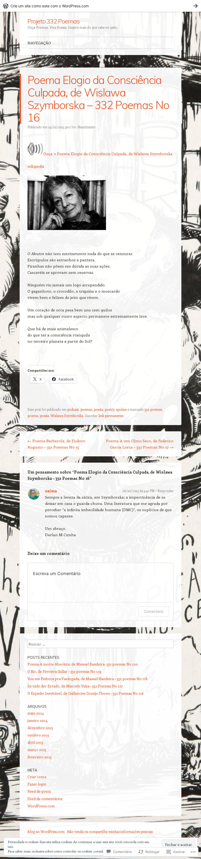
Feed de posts (39, 791)
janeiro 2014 (37, 720)
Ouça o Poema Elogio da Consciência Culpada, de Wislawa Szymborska (107, 153)
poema (32, 415)
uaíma (51, 490)
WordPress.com (41, 805)
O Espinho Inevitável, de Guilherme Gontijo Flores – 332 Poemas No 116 (85, 693)
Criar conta (36, 776)
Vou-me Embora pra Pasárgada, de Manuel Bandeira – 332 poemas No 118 (87, 678)
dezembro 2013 (40, 727)
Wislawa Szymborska (67, 415)
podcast (73, 409)
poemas (86, 409)
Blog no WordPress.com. (46, 831)
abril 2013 (35, 742)
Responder (166, 490)
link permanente (110, 415)
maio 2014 (35, 713)
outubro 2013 (38, 735)
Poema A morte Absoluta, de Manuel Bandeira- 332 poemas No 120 (82, 664)
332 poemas (153, 409)
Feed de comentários (45, 798)
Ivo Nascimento (83, 127)
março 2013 (36, 749)
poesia (98, 409)
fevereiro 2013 (39, 756)
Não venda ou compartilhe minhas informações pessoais (110, 831)
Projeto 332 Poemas (53, 21)
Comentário (154, 611)
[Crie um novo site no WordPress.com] (100, 6)
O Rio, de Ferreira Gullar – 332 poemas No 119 (64, 671)
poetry (109, 409)
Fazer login (36, 784)
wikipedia (35, 166)
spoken (121, 409)
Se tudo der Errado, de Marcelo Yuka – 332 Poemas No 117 (75, 685)
